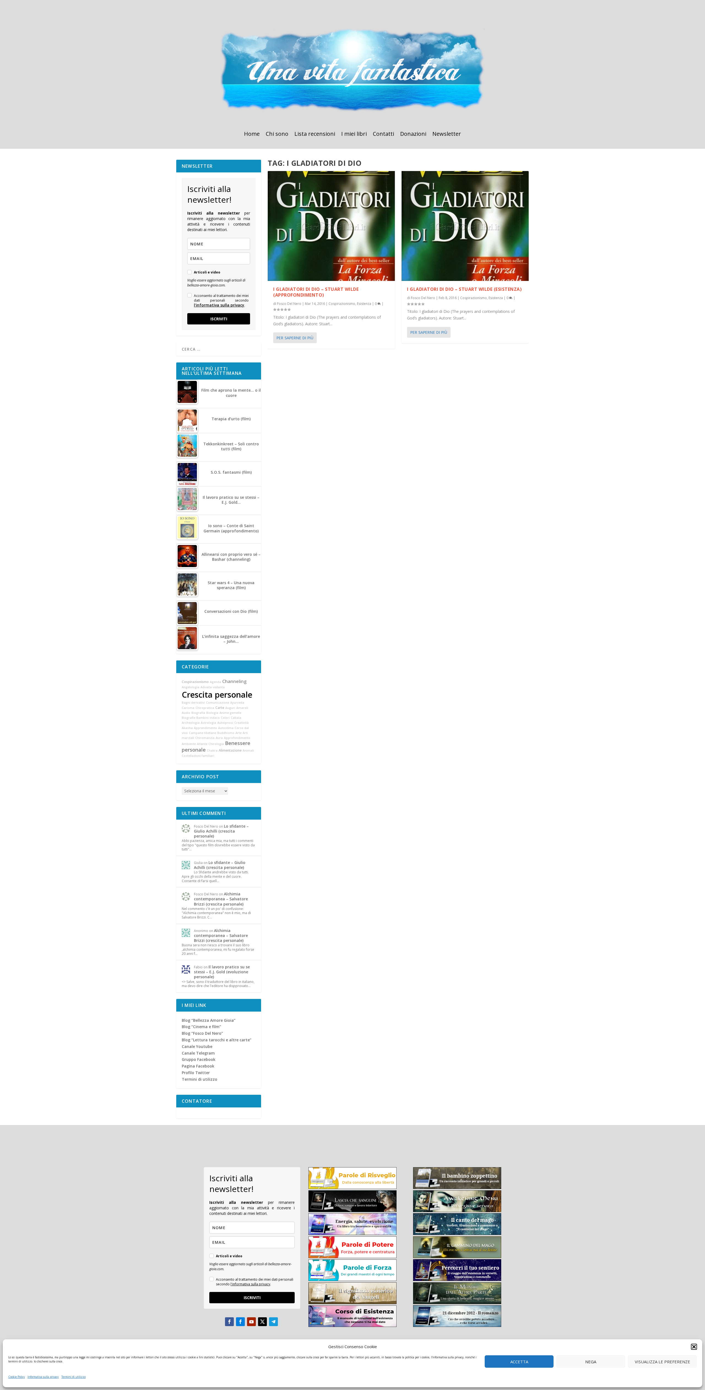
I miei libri (354, 134)
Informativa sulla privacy (43, 1377)
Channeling (234, 681)
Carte (219, 707)
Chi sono (277, 134)
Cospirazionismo (342, 303)
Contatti (383, 134)
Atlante (202, 744)
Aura (219, 738)
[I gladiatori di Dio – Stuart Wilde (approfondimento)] (331, 226)
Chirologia (216, 744)
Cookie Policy (16, 1377)
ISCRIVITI (218, 318)
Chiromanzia (205, 738)
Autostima (226, 728)
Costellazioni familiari (198, 756)
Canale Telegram (198, 1053)
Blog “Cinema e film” (201, 1026)
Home (252, 134)
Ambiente (189, 744)
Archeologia (191, 723)
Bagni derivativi (193, 703)
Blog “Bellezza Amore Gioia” (208, 1020)
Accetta (519, 1361)
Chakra (212, 750)
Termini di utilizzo (73, 1377)
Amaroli (242, 708)
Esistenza (364, 303)
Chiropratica (205, 708)
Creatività (241, 723)
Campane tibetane (202, 733)
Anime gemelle (230, 713)
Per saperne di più (294, 337)
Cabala (236, 718)
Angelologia (190, 687)
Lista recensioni (314, 134)
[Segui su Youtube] (251, 1321)
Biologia (212, 713)
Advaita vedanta (212, 687)
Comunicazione (217, 703)
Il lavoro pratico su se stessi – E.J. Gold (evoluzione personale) (222, 971)
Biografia (198, 713)
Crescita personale (217, 694)
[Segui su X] (262, 1321)
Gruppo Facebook (198, 1059)
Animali (248, 750)
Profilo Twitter (196, 1072)
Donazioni (413, 134)
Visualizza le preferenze (662, 1361)
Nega (590, 1361)
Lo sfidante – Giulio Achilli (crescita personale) (221, 831)
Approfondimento (237, 738)
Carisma (188, 708)
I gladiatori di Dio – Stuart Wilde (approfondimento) (316, 292)
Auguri (230, 708)
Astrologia (208, 723)
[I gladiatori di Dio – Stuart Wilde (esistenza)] (465, 226)
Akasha (187, 728)
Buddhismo (225, 733)
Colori (225, 718)
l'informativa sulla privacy (219, 305)
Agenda (215, 682)
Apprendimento (205, 728)
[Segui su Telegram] (273, 1321)
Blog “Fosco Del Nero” (202, 1033)
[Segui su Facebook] (229, 1321)
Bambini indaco (208, 718)
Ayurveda (237, 703)
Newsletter (446, 134)
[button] (694, 1347)
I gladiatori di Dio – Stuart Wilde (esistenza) (464, 289)
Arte (238, 733)
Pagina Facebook (198, 1066)
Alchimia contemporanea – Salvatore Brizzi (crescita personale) (221, 898)
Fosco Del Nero (289, 303)
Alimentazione (230, 750)
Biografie (188, 718)
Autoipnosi (225, 723)
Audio (186, 713)
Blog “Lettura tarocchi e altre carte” (216, 1039)
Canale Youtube (197, 1046)
